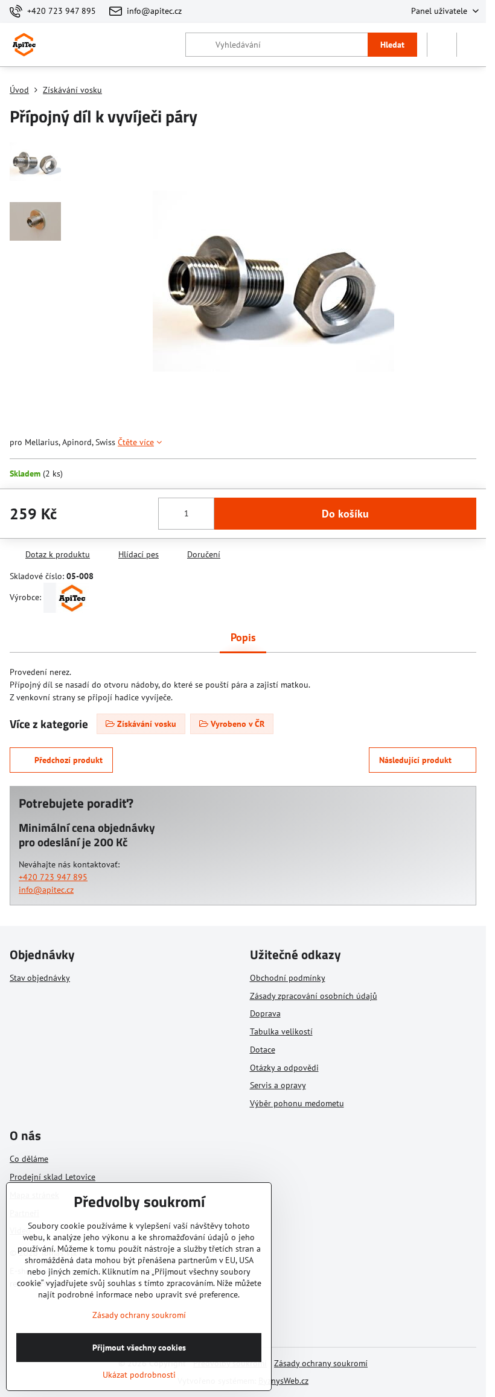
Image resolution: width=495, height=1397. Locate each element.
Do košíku (345, 514)
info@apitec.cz (46, 889)
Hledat (392, 44)
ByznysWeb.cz (283, 1380)
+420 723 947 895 (53, 877)
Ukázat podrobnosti (139, 1374)
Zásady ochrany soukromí (321, 1363)
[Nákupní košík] (441, 45)
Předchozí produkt (68, 760)
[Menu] (471, 45)
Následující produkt (415, 760)
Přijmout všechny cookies (139, 1347)
